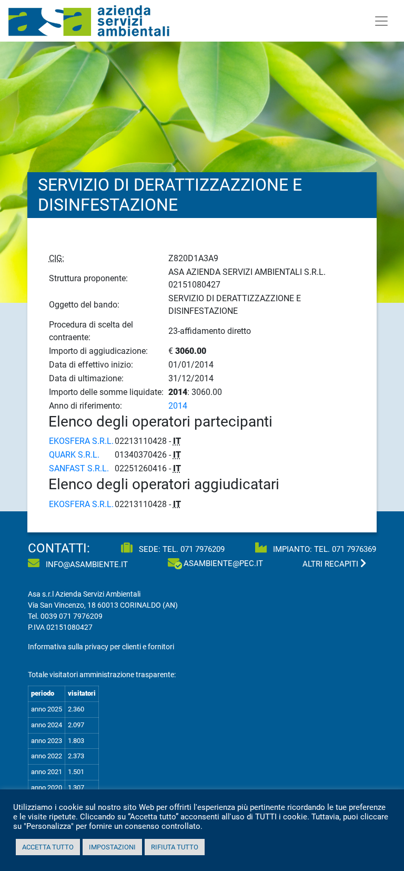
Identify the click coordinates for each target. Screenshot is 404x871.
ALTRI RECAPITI (331, 564)
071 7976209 (202, 549)
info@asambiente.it (86, 564)
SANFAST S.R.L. (79, 468)
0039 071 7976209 (72, 616)
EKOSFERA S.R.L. (81, 441)
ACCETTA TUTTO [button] (48, 847)
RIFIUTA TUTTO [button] (174, 847)
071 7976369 (354, 549)
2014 (177, 406)
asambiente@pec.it (223, 563)
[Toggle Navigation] (381, 21)
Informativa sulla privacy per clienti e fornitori (101, 646)
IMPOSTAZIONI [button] (112, 847)
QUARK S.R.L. (74, 455)
